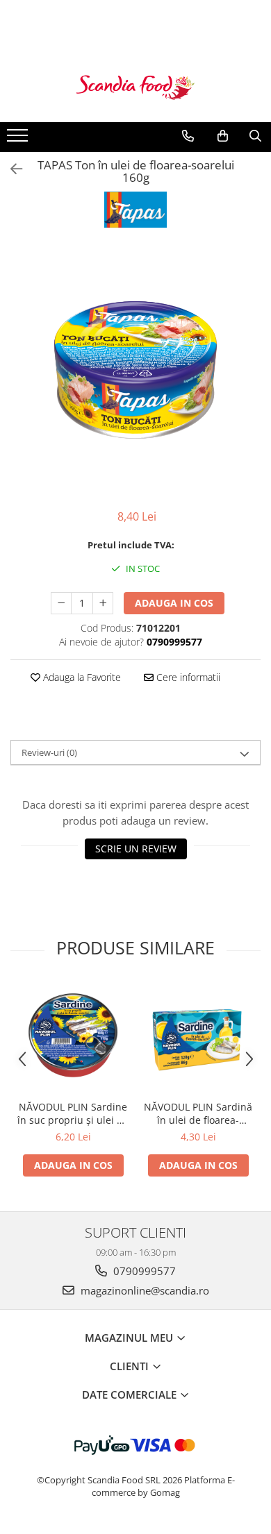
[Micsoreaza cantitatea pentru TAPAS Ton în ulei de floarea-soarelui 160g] (61, 603)
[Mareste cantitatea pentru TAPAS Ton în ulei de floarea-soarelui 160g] (102, 603)
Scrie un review (135, 848)
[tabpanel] (135, 370)
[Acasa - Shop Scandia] (135, 87)
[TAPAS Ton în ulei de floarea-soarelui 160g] (135, 370)
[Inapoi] (10, 169)
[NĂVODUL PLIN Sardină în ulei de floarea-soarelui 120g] (198, 1037)
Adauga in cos (174, 602)
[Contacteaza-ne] (188, 136)
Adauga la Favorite (80, 677)
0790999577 (143, 1271)
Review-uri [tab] (49, 752)
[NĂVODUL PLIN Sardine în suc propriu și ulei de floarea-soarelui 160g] (73, 1037)
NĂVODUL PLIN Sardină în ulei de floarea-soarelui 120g (198, 1113)
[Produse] (19, 139)
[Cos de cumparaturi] (223, 136)
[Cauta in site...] (255, 136)
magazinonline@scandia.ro (143, 1290)
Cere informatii (187, 677)
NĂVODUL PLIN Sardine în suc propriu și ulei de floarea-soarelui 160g (73, 1113)
